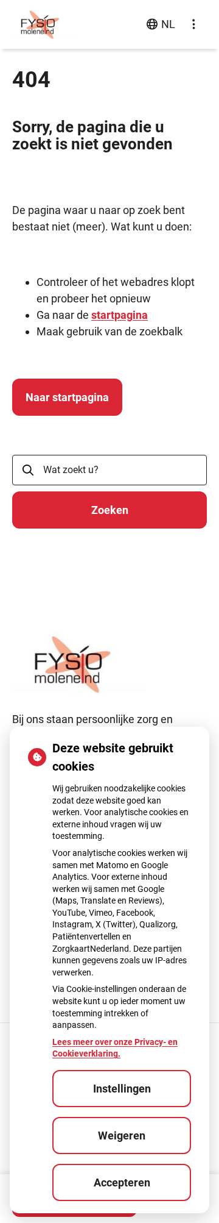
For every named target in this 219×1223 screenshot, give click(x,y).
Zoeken (109, 510)
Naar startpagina (67, 397)
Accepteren (122, 1182)
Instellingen (122, 1088)
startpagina (119, 314)
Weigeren (121, 1135)
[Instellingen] (193, 24)
